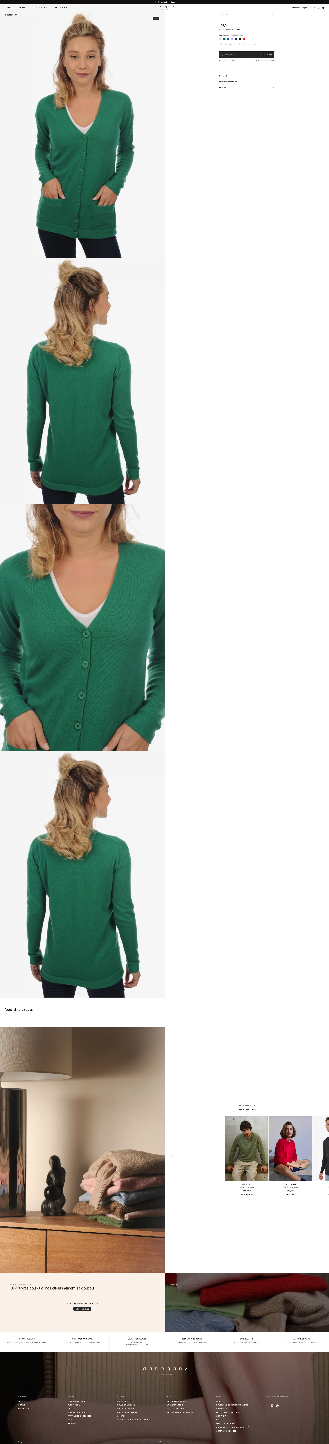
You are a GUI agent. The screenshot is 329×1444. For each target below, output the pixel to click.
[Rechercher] (311, 8)
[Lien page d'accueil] (164, 7)
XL (240, 44)
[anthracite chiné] (247, 1194)
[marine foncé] (236, 39)
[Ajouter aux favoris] (273, 15)
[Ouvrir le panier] (323, 8)
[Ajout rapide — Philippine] (308, 1177)
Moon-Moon (43, 1442)
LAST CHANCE (60, 8)
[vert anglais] (224, 39)
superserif (28, 1442)
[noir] (240, 39)
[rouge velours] (241, 1194)
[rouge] (244, 39)
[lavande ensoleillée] (232, 39)
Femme (9, 8)
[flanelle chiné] (291, 1194)
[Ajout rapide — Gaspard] (264, 1177)
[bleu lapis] (228, 39)
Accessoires (40, 8)
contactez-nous (313, 1342)
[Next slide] (321, 1156)
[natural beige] (220, 39)
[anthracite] (242, 1194)
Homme (23, 8)
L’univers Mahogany (300, 8)
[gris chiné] (244, 1194)
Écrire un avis (82, 1309)
